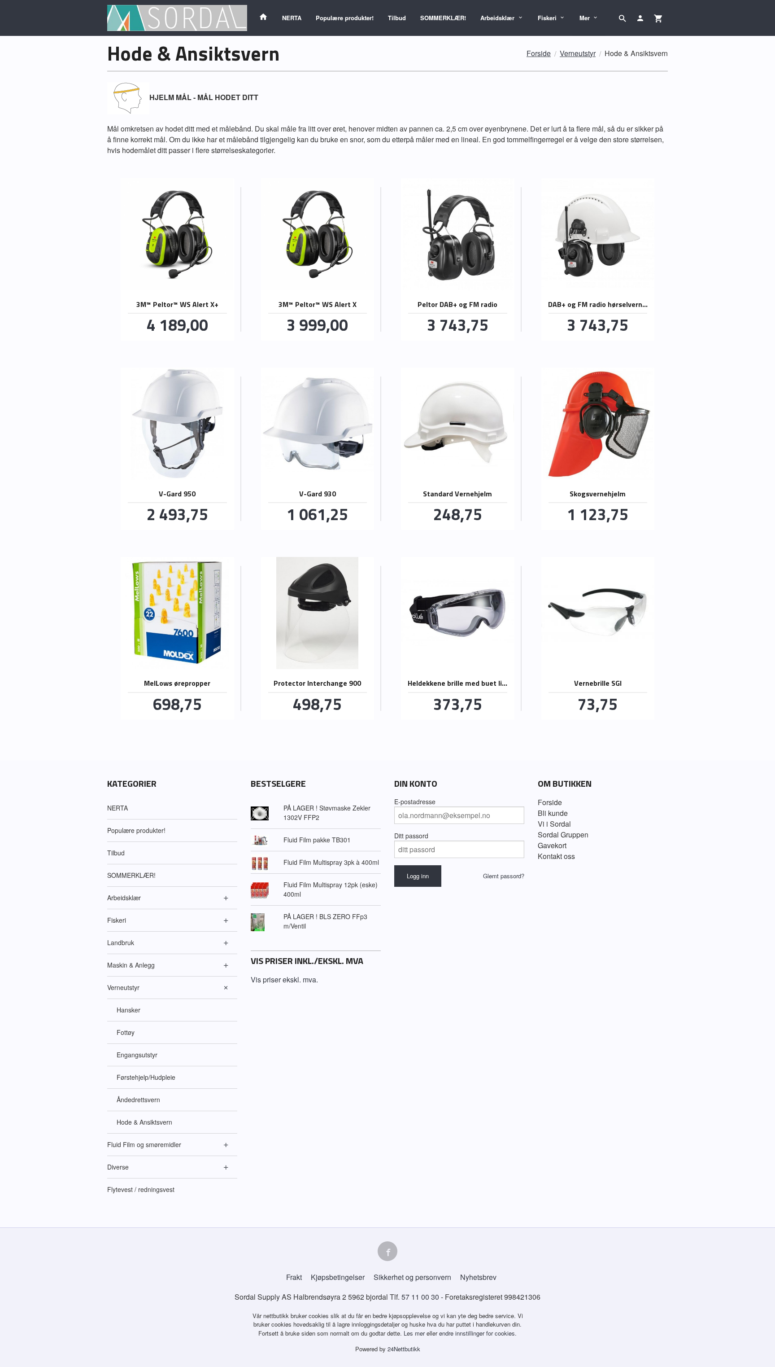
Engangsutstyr (137, 1054)
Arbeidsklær (497, 17)
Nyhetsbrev (478, 1277)
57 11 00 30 (420, 1297)
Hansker (128, 1009)
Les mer (415, 1333)
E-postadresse (414, 801)
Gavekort (552, 845)
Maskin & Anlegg (131, 964)
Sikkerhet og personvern (412, 1277)
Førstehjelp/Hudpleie (146, 1077)
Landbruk (120, 942)
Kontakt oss (556, 856)
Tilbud (397, 17)
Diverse (118, 1166)
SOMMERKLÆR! (443, 17)
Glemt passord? (503, 876)
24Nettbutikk (404, 1349)
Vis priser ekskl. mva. (284, 979)
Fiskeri (547, 17)
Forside (539, 53)
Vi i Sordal (554, 824)
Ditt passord (411, 835)
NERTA (291, 17)
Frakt (294, 1277)
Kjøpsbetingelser (338, 1277)
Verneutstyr (123, 987)
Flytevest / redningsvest (140, 1189)
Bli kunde (553, 813)
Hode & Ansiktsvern (144, 1121)
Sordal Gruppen (563, 834)
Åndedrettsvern (138, 1099)
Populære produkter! (345, 17)
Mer (584, 17)
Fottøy (126, 1032)
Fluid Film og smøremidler (144, 1144)
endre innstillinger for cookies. (478, 1333)
